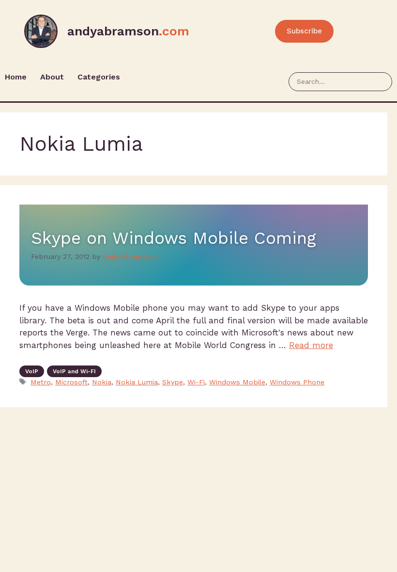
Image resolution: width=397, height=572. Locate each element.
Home (16, 76)
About (52, 76)
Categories (98, 76)
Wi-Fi (196, 382)
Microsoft (71, 382)
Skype (172, 382)
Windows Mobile (237, 382)
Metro (41, 382)
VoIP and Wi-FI (74, 371)
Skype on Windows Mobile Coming (173, 238)
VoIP (31, 371)
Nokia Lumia (137, 382)
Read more (311, 345)
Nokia (101, 382)
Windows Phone (297, 382)
